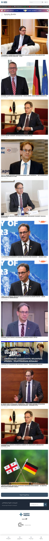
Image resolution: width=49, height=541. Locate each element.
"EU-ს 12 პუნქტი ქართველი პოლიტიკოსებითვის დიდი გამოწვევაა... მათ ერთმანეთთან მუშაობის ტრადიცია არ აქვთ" (24, 176)
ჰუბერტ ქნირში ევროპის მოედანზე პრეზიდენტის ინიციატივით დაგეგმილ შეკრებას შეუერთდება (23, 217)
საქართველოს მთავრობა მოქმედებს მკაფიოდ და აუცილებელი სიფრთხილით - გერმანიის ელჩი (22, 446)
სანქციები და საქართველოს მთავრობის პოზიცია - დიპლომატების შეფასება (21, 364)
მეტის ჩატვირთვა (24, 494)
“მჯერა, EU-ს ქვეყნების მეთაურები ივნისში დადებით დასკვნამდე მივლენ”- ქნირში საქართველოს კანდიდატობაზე (23, 297)
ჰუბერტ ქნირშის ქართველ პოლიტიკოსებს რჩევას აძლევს (16, 135)
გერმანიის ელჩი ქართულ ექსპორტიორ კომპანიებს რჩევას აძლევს (19, 337)
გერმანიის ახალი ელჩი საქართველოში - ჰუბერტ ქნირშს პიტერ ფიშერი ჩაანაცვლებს (24, 96)
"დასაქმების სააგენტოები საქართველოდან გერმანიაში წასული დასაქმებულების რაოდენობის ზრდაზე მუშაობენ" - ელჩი (23, 56)
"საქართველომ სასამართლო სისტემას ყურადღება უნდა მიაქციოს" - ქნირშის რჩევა (24, 257)
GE (45, 2)
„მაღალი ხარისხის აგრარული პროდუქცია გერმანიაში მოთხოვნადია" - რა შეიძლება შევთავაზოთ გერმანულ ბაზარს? (24, 486)
